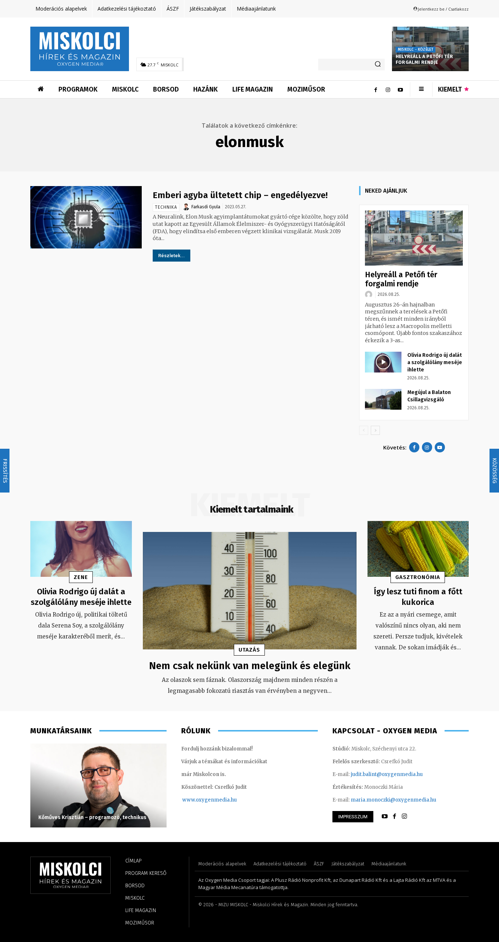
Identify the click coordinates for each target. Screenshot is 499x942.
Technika (166, 207)
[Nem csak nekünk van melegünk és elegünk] (250, 590)
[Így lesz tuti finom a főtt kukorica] (418, 549)
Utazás (249, 649)
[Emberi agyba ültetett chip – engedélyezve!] (86, 217)
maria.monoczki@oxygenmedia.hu (393, 800)
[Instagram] (388, 89)
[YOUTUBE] (385, 816)
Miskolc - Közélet (415, 49)
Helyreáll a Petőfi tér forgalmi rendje (424, 59)
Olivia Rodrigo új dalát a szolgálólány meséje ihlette (434, 362)
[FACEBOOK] (394, 816)
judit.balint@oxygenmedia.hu (387, 774)
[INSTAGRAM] (404, 816)
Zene (81, 577)
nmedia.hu (224, 800)
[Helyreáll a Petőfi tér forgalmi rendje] (414, 238)
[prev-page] (363, 430)
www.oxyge (196, 800)
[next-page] (375, 430)
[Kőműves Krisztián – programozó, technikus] (98, 785)
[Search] (378, 64)
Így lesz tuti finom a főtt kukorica (418, 597)
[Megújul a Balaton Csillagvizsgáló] (383, 399)
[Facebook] (375, 89)
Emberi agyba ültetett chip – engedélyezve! (240, 195)
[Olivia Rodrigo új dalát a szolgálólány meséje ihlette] (383, 362)
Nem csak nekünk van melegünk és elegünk (249, 666)
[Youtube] (400, 89)
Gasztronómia (417, 577)
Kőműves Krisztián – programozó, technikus (92, 817)
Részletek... (171, 255)
